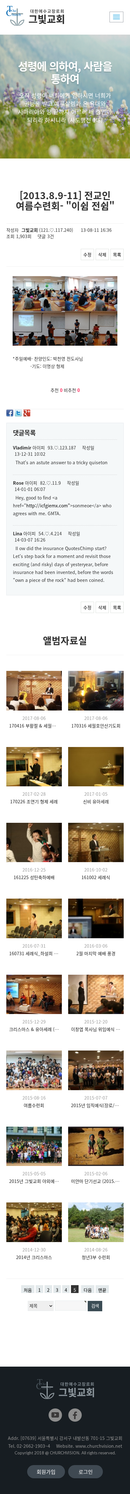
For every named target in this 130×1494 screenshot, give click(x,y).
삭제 (102, 254)
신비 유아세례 (96, 801)
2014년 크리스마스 (34, 1257)
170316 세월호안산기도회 (96, 725)
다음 (88, 1290)
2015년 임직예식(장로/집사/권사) (96, 1105)
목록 (117, 254)
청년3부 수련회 (96, 1257)
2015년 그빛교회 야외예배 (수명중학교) (34, 1181)
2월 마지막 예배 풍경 (95, 953)
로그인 (86, 1471)
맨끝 (102, 1290)
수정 (87, 254)
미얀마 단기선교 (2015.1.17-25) (96, 1181)
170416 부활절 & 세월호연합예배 (34, 725)
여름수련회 (34, 1105)
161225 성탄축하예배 (34, 877)
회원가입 (46, 1471)
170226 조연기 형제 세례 (34, 801)
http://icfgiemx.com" (48, 505)
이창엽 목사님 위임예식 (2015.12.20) (96, 1029)
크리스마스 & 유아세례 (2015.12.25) (34, 1029)
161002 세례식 (95, 877)
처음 (28, 1290)
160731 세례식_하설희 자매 (34, 953)
